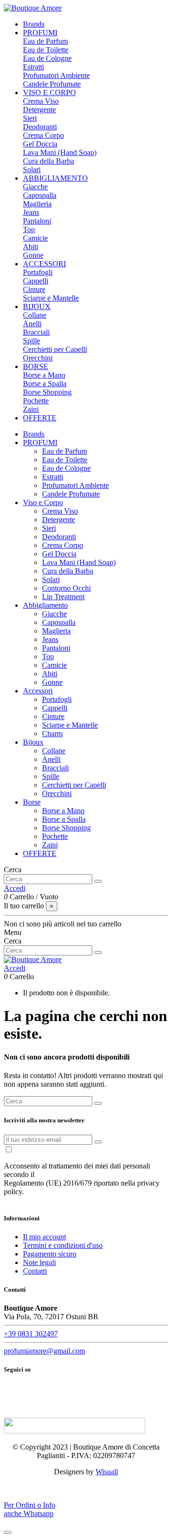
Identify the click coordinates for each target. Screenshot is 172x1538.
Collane (34, 315)
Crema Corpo (43, 135)
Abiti (30, 247)
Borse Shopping (47, 392)
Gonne (33, 255)
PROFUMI (40, 442)
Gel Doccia (40, 144)
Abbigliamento (45, 605)
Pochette (36, 401)
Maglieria (37, 204)
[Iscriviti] (98, 1141)
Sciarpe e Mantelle (51, 298)
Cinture (34, 289)
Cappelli (35, 281)
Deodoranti (40, 127)
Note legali (39, 1262)
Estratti (33, 67)
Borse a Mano (44, 375)
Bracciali (36, 332)
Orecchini (38, 358)
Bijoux (33, 742)
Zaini (31, 409)
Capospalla (39, 195)
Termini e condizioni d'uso (63, 1245)
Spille (31, 341)
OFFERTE (39, 853)
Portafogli (38, 272)
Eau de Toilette (45, 50)
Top (29, 229)
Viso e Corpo (43, 502)
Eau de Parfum (45, 41)
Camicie (35, 238)
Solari (32, 169)
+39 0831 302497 (31, 1334)
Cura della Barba (48, 161)
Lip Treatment (63, 597)
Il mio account (44, 1237)
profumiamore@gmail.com (44, 1351)
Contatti (35, 1271)
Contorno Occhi (66, 588)
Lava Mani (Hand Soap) (60, 152)
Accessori (38, 691)
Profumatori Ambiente (56, 75)
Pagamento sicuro (49, 1254)
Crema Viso (41, 101)
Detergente (39, 110)
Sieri (30, 118)
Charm (52, 734)
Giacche (35, 187)
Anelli (32, 324)
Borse (32, 802)
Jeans (31, 212)
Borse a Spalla (44, 384)
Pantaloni (37, 221)
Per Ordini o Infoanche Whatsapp (29, 1509)
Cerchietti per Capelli (55, 349)
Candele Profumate (52, 84)
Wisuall (107, 1472)
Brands (33, 434)
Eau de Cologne (47, 58)
